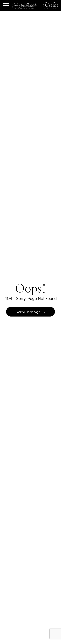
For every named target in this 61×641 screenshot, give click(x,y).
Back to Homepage (27, 311)
